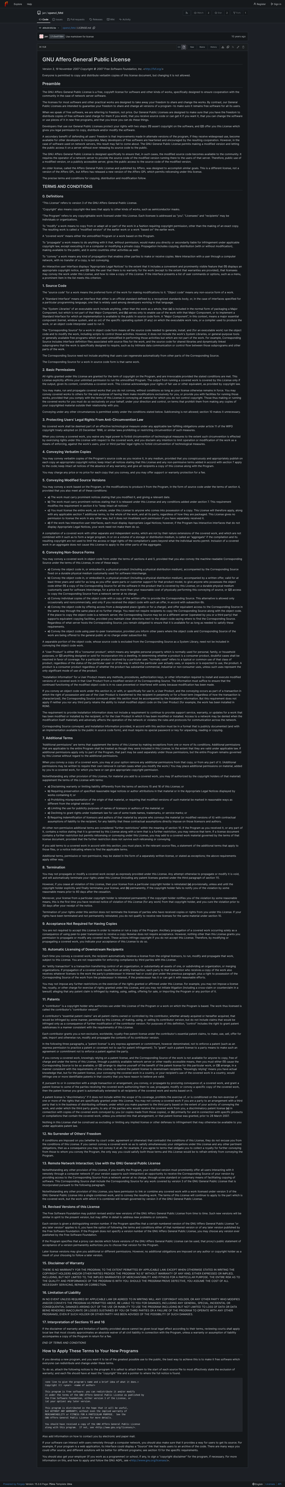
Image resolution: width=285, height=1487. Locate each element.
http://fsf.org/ (153, 69)
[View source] (178, 47)
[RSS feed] (187, 12)
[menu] (257, 1484)
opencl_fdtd (55, 12)
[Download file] (222, 47)
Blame (202, 47)
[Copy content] (227, 47)
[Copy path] (94, 28)
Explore (18, 4)
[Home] (6, 4)
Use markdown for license (80, 36)
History (213, 47)
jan (44, 12)
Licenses (270, 1484)
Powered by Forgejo (14, 1484)
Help (29, 4)
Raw (192, 47)
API (279, 1484)
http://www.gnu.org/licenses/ (149, 1460)
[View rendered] (183, 47)
